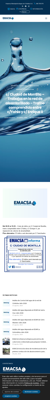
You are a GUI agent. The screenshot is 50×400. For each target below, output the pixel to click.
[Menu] (45, 18)
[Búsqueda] (25, 12)
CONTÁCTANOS (8, 363)
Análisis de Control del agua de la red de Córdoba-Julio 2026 (26, 302)
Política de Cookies (31, 383)
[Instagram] (28, 6)
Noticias (34, 86)
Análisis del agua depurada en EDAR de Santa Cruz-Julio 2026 (28, 311)
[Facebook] (25, 6)
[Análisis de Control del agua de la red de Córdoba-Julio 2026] (6, 303)
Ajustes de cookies (12, 392)
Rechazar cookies (31, 392)
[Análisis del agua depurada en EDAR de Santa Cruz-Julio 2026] (6, 312)
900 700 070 (39, 3)
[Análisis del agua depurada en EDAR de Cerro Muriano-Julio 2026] (6, 322)
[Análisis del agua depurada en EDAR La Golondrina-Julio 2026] (6, 331)
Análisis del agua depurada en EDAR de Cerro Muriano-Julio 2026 (28, 321)
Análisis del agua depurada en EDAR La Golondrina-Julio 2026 (26, 331)
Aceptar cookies (11, 396)
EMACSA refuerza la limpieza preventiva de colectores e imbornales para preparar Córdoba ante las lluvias (29, 340)
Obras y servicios (25, 89)
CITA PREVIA (22, 9)
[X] (22, 6)
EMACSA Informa (19, 86)
